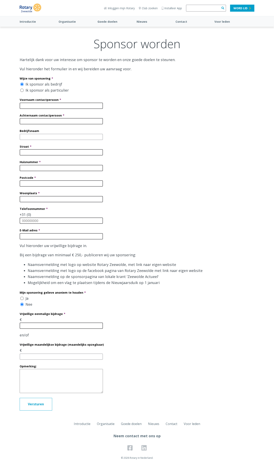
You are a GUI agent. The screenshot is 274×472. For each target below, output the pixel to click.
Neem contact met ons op (137, 435)
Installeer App (173, 8)
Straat (24, 146)
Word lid (240, 8)
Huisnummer (29, 162)
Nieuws (142, 21)
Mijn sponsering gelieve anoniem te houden (51, 292)
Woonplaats (28, 193)
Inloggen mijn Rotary (121, 8)
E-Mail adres (29, 230)
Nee (28, 304)
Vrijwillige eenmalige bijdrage (41, 314)
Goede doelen (107, 21)
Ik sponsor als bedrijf (43, 84)
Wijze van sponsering (35, 78)
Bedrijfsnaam (29, 131)
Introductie (28, 21)
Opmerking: (28, 366)
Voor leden (222, 21)
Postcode (26, 178)
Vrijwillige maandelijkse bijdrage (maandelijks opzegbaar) (62, 344)
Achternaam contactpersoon (41, 115)
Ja (26, 298)
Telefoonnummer (32, 209)
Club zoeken (150, 8)
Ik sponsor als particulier (47, 90)
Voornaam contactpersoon (39, 100)
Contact (181, 21)
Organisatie (67, 21)
